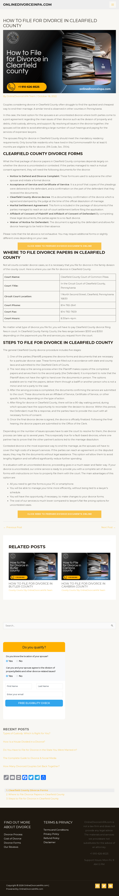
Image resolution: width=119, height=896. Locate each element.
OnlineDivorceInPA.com (27, 4)
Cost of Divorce (12, 838)
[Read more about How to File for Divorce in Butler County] (33, 566)
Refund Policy (51, 838)
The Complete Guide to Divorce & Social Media (29, 758)
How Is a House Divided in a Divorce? (24, 741)
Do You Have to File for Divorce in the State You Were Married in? (40, 750)
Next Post (108, 527)
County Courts (16, 590)
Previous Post (12, 527)
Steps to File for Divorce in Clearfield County (34, 798)
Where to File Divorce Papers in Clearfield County (36, 794)
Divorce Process (13, 834)
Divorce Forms (12, 842)
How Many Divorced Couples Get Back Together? (31, 766)
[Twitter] (104, 886)
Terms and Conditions (56, 829)
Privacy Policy (51, 834)
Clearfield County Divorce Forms (28, 790)
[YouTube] (110, 886)
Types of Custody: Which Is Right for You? (26, 733)
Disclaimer (49, 842)
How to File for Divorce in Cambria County (83, 585)
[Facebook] (97, 886)
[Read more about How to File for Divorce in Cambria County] (86, 566)
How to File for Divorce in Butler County (31, 585)
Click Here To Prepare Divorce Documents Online (59, 246)
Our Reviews (11, 847)
